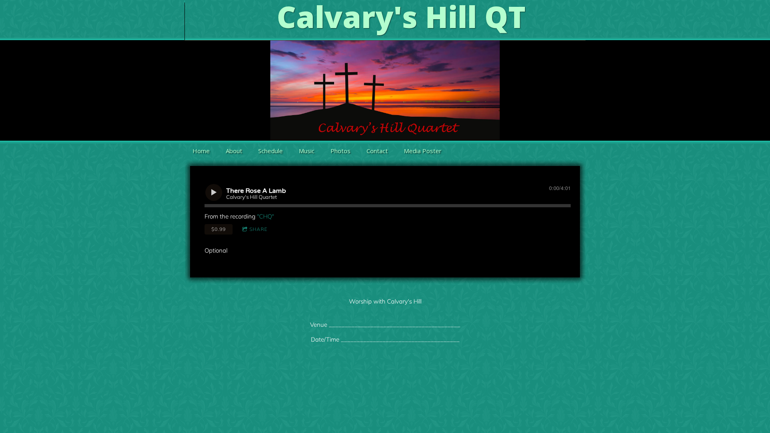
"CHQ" (265, 216)
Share (258, 229)
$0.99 (218, 229)
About (234, 151)
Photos (340, 151)
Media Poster (423, 151)
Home (201, 151)
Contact (377, 151)
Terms (385, 371)
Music (306, 151)
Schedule (270, 151)
